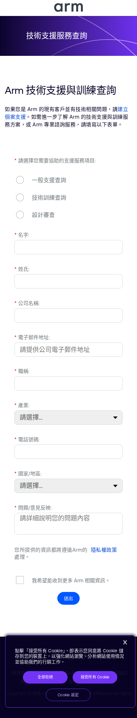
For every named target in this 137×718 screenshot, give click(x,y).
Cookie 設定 (68, 695)
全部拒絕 (45, 677)
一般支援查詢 (49, 180)
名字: (21, 235)
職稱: (21, 371)
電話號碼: (27, 439)
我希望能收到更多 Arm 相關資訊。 (71, 580)
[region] (70, 671)
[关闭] (125, 642)
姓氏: (21, 269)
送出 (68, 598)
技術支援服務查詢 (56, 35)
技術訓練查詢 (49, 197)
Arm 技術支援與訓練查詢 (60, 90)
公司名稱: (27, 303)
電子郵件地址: (32, 337)
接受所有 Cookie (95, 677)
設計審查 (43, 215)
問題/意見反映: (33, 508)
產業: (21, 405)
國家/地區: (27, 473)
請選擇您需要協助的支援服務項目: (55, 160)
